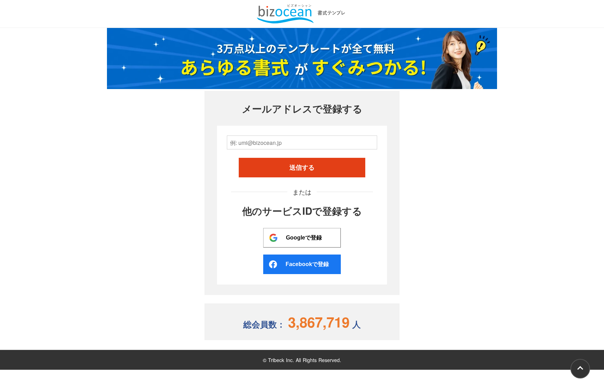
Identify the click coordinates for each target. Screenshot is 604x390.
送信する (302, 167)
